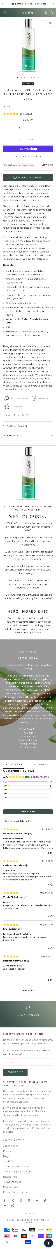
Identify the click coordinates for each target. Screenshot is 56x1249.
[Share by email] (27, 415)
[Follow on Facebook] (4, 1200)
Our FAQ (8, 1161)
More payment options (28, 156)
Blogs (6, 1156)
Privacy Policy (10, 1187)
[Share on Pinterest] (23, 415)
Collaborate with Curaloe (16, 1166)
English (26, 1213)
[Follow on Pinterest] (28, 1200)
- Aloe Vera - (14, 764)
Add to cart (28, 139)
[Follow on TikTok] (45, 1200)
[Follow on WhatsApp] (12, 1205)
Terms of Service (12, 1181)
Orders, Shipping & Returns (18, 1171)
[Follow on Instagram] (20, 1200)
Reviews (7, 1151)
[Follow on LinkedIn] (4, 1205)
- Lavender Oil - (42, 764)
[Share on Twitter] (18, 415)
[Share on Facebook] (14, 415)
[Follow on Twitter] (12, 1200)
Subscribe (15, 1072)
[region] (28, 1011)
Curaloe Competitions (15, 1192)
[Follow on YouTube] (37, 1200)
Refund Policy (10, 1176)
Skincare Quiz (10, 1146)
